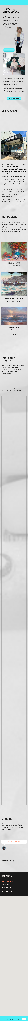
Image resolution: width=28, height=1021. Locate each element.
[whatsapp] (7, 891)
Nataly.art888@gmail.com (7, 881)
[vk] (2, 891)
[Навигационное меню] (26, 2)
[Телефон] (9, 891)
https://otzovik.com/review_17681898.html (12, 841)
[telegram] (5, 891)
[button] (9, 50)
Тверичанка (8, 848)
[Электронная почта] (11, 891)
